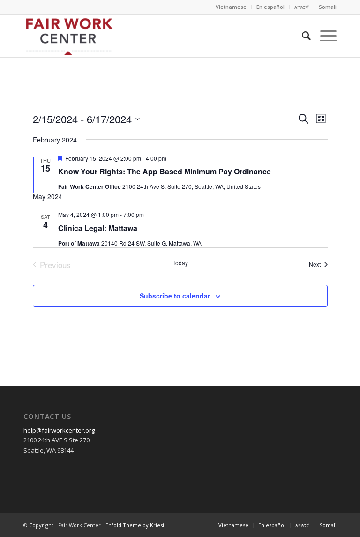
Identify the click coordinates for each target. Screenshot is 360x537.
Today (180, 263)
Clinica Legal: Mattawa (97, 228)
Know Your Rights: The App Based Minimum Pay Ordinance (164, 171)
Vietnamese (231, 6)
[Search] (301, 36)
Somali (328, 6)
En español (270, 6)
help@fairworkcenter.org (59, 430)
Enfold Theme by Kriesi (134, 525)
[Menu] (324, 36)
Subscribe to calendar (175, 295)
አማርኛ (301, 6)
